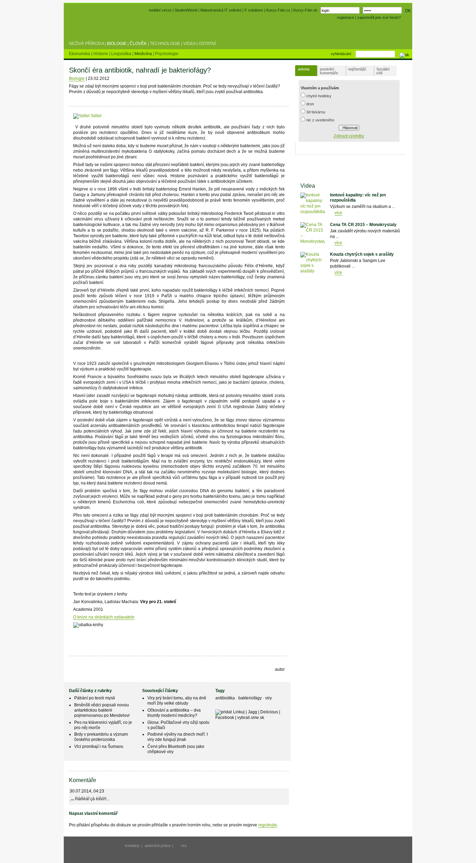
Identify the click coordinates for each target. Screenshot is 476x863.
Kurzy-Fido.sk (305, 10)
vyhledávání (341, 54)
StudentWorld (186, 10)
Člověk (138, 43)
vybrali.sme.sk (250, 717)
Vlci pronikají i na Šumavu (98, 746)
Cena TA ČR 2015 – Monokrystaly (363, 224)
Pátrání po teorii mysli (94, 698)
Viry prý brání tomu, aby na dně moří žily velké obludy (176, 701)
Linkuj (239, 712)
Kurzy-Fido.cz (278, 10)
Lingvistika (121, 53)
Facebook (224, 717)
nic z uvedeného (320, 120)
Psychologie (166, 53)
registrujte (267, 825)
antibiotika (225, 698)
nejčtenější (357, 69)
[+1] (128, 114)
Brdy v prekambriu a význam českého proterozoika (101, 737)
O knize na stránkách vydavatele (104, 617)
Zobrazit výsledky (349, 136)
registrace (345, 17)
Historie (101, 53)
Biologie (116, 43)
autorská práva (157, 845)
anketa (303, 69)
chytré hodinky (318, 96)
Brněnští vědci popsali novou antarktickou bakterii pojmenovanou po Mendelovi (102, 710)
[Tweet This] (112, 115)
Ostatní (207, 43)
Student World (87, 27)
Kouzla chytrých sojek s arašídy (362, 254)
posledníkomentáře (329, 71)
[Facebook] (105, 115)
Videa (189, 43)
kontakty (132, 845)
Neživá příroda (86, 43)
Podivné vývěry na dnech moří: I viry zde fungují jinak (177, 737)
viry (268, 698)
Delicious (269, 712)
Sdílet (95, 115)
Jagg (252, 712)
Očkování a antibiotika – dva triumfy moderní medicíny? (174, 713)
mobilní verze (160, 10)
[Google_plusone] (128, 115)
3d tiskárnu (315, 112)
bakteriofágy (250, 698)
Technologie (165, 43)
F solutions (254, 10)
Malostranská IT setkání (220, 10)
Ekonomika (80, 53)
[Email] (144, 115)
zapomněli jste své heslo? (379, 17)
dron (310, 104)
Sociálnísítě (383, 71)
